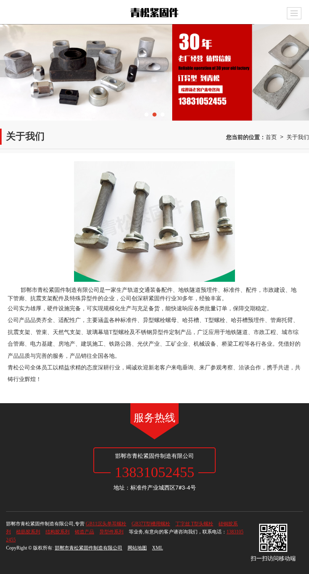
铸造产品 (84, 532)
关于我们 (297, 137)
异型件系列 (111, 532)
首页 (271, 137)
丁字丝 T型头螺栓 (194, 524)
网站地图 (137, 548)
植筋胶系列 (28, 532)
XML (157, 548)
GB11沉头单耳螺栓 (106, 524)
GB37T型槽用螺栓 (151, 524)
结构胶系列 (57, 532)
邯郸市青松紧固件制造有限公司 (88, 548)
